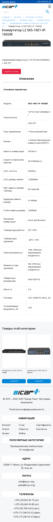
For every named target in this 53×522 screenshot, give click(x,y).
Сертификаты (43, 424)
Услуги (5, 429)
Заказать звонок (8, 2)
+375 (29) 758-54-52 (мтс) (26, 508)
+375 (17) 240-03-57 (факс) (26, 516)
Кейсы (22, 433)
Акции (5, 433)
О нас (22, 424)
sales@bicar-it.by (26, 485)
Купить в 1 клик (11, 71)
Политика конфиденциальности (26, 409)
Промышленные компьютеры (26, 446)
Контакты (41, 429)
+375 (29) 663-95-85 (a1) (26, 504)
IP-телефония (26, 449)
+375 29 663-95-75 (44, 1)
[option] (26, 43)
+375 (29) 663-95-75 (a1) (26, 500)
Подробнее (14, 381)
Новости (23, 429)
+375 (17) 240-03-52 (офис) (26, 512)
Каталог (6, 424)
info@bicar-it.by (26, 481)
